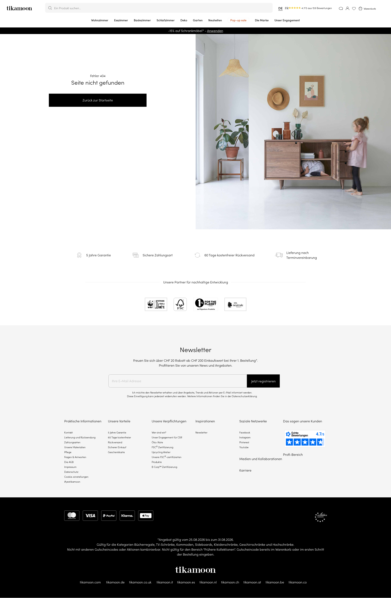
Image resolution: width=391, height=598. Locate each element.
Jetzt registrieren (263, 381)
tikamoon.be (275, 582)
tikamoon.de (115, 582)
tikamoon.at (252, 582)
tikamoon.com (90, 582)
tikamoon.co (298, 582)
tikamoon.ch (230, 582)
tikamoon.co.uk (140, 582)
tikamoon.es (186, 582)
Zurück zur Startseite (98, 100)
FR (287, 8)
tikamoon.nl (208, 582)
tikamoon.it (165, 582)
